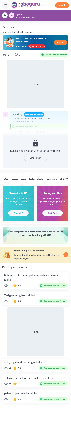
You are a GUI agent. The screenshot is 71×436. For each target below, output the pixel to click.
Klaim (60, 42)
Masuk (62, 5)
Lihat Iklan (35, 157)
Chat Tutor (53, 213)
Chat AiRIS (18, 213)
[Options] (66, 16)
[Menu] (5, 5)
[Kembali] (5, 15)
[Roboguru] (26, 5)
